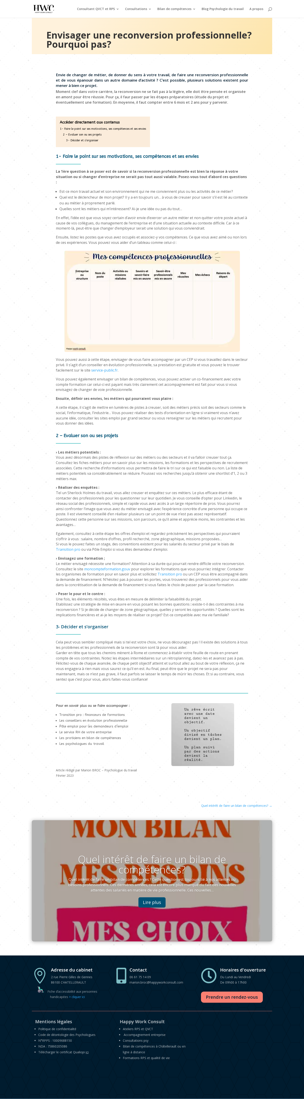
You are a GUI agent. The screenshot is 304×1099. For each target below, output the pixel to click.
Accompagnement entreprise (145, 1035)
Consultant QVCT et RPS (96, 9)
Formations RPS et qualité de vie (146, 1058)
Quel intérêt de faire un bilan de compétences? (152, 864)
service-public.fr (104, 370)
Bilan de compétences (174, 9)
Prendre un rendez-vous (232, 997)
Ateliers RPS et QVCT (138, 1029)
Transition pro (68, 549)
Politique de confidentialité (57, 1029)
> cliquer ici (77, 997)
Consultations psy (135, 1040)
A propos (256, 9)
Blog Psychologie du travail (223, 9)
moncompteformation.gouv (107, 569)
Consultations (136, 9)
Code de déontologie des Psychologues (66, 1035)
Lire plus (152, 902)
